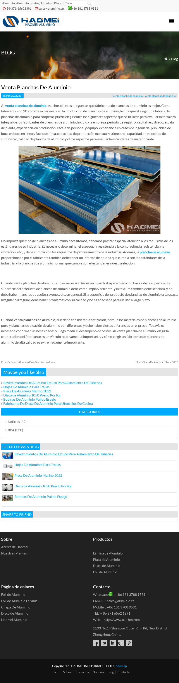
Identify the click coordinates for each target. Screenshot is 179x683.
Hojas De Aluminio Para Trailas (26, 387)
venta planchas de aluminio (160, 95)
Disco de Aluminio (106, 565)
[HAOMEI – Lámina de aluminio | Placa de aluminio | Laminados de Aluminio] (32, 26)
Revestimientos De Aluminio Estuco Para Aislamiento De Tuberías (52, 383)
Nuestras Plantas (14, 553)
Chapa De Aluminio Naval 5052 (157, 362)
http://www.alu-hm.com (122, 619)
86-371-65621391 (19, 8)
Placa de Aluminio (106, 559)
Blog (174, 59)
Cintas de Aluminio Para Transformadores (28, 362)
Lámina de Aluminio (108, 553)
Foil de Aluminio (105, 572)
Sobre (67, 672)
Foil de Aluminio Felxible (19, 601)
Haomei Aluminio (14, 619)
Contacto (123, 672)
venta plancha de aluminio (128, 95)
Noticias (14, 422)
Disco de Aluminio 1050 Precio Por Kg (31, 395)
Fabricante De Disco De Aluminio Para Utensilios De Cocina (48, 403)
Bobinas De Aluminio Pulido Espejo (29, 399)
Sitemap (121, 666)
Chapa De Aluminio (15, 607)
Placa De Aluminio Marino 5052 (27, 391)
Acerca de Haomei (14, 547)
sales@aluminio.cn (51, 8)
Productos (82, 672)
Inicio (55, 672)
